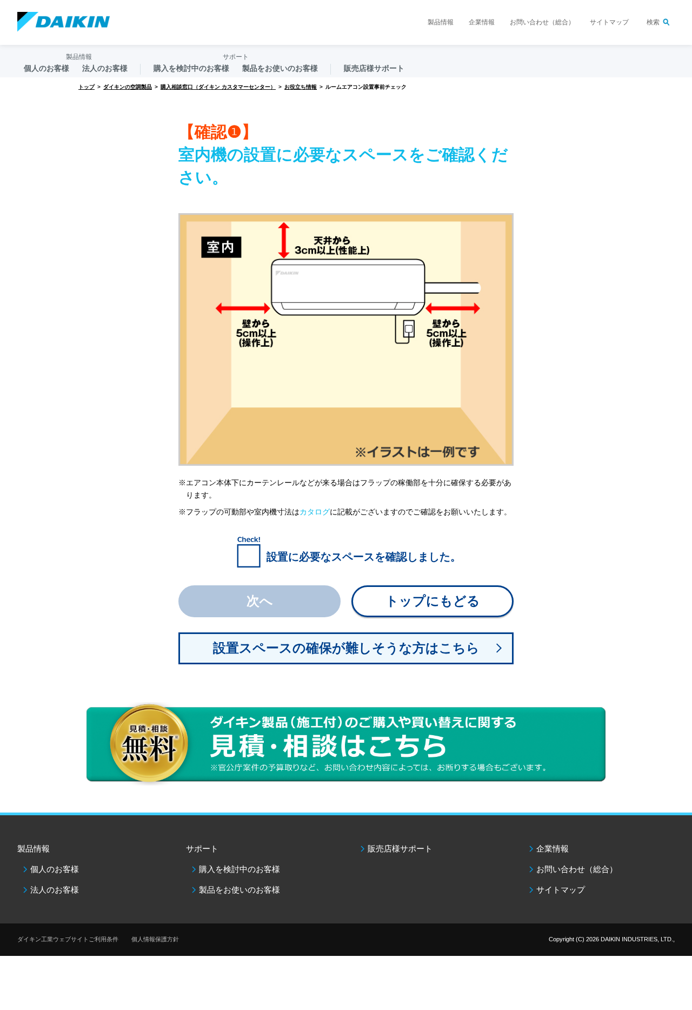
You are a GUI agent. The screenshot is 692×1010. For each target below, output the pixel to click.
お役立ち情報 (300, 87)
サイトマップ (609, 22)
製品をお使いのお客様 (239, 889)
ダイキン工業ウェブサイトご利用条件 (67, 939)
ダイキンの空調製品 (127, 87)
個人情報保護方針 (155, 939)
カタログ (315, 511)
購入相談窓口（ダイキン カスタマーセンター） (218, 87)
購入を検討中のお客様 (239, 869)
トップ (86, 87)
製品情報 (441, 22)
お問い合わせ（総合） (542, 22)
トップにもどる (432, 600)
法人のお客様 (54, 889)
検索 (653, 22)
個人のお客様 (54, 869)
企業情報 (482, 22)
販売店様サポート (374, 68)
